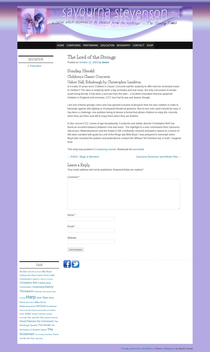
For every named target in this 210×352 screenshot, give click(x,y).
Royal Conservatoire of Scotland (43, 310)
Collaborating (44, 283)
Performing (90, 45)
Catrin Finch (43, 275)
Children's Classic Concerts (42, 279)
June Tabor (42, 297)
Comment (73, 177)
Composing (74, 45)
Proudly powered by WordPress (137, 348)
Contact (138, 45)
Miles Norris (40, 302)
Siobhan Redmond (51, 318)
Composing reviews (105, 149)
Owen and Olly (25, 310)
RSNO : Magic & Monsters (83, 156)
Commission (26, 287)
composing (38, 286)
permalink (138, 149)
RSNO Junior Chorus (35, 314)
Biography (123, 45)
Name (71, 215)
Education (107, 45)
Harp (31, 296)
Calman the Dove (28, 275)
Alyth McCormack (34, 272)
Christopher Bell (28, 282)
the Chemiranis (45, 321)
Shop (150, 45)
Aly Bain (23, 271)
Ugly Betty (39, 338)
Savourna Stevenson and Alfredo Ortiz (158, 156)
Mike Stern (30, 302)
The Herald (44, 325)
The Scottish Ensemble (43, 334)
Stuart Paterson (28, 321)
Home (60, 45)
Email (71, 226)
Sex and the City (36, 317)
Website (71, 238)
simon (105, 62)
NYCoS (41, 306)
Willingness (169, 348)
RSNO (22, 314)
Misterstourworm (28, 306)
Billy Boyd (46, 271)
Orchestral (51, 306)
